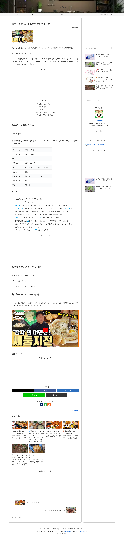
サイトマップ (62, 528)
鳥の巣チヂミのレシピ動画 (45, 115)
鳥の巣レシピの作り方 (44, 104)
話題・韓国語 (80, 528)
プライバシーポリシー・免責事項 (49, 528)
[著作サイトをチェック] (41, 404)
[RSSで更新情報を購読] (49, 404)
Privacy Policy (68, 531)
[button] (56, 395)
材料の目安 (42, 107)
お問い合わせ (71, 528)
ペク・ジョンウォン (22, 353)
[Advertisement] (45, 82)
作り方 (41, 109)
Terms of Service (79, 531)
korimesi (99, 120)
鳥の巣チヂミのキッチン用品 (46, 112)
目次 (42, 100)
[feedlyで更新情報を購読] (45, 404)
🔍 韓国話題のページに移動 (94, 144)
